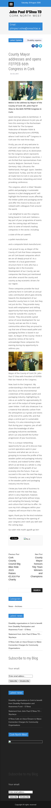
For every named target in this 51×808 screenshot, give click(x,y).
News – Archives (15, 606)
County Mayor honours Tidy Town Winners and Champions (36, 565)
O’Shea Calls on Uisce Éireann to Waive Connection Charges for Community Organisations (24, 645)
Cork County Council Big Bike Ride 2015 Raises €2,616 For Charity (14, 567)
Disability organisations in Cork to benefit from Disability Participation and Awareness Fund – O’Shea (25, 626)
